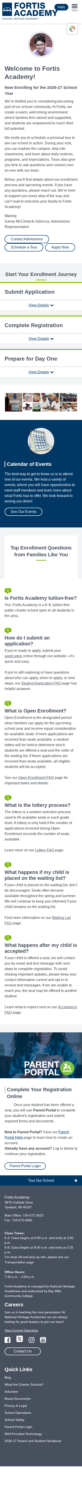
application (13, 656)
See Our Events (23, 512)
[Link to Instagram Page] (32, 1341)
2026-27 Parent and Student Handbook (33, 1441)
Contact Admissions (27, 239)
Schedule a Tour (24, 247)
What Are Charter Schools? (24, 1384)
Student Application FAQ (41, 683)
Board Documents (18, 1398)
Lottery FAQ (44, 850)
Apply (61, 7)
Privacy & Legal (16, 1405)
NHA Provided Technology (23, 1434)
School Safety (14, 1420)
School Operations (18, 1413)
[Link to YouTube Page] (43, 1341)
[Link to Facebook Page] (8, 1341)
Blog (8, 1377)
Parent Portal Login (25, 1166)
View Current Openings (21, 1330)
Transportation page (19, 1262)
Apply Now (60, 247)
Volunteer (11, 1391)
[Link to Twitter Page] (20, 1341)
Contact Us (23, 1351)
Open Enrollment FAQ (36, 778)
